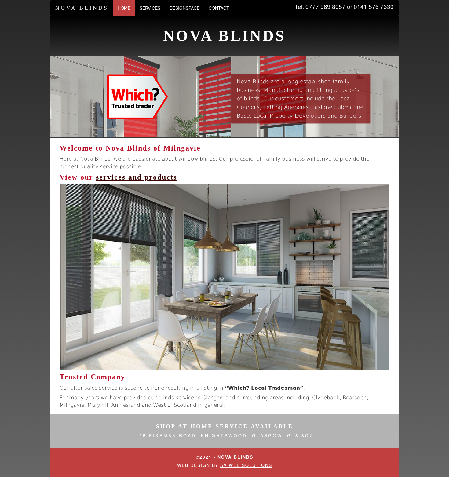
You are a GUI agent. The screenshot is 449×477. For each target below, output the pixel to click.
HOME (126, 8)
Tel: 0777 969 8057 (320, 6)
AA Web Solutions (246, 465)
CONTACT (219, 8)
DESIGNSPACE (184, 8)
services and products (136, 177)
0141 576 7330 (374, 6)
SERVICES (150, 8)
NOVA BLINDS (81, 8)
